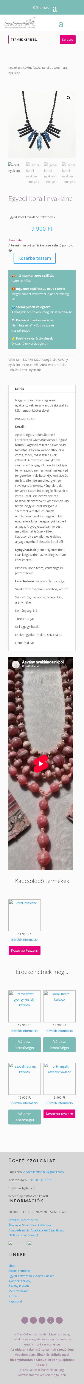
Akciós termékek (19, 1271)
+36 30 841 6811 (40, 1180)
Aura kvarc (47, 365)
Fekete (27, 365)
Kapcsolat (15, 1301)
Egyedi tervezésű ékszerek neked (31, 1276)
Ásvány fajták (31, 68)
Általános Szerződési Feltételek (29, 1225)
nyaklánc (35, 370)
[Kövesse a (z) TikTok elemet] (50, 1320)
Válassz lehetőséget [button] (24, 1044)
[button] (69, 98)
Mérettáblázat (18, 1291)
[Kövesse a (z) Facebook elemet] (24, 1320)
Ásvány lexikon (18, 1286)
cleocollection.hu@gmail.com (43, 1172)
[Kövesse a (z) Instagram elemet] (33, 1320)
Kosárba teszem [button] (24, 950)
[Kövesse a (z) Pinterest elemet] (59, 1320)
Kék (36, 365)
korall (24, 370)
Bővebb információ (24, 940)
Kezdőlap (14, 68)
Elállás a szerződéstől (23, 1235)
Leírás (19, 389)
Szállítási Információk (23, 1220)
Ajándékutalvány (19, 1281)
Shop (12, 1266)
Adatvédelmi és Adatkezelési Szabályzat (36, 1230)
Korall (46, 68)
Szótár (12, 1296)
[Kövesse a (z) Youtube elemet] (42, 1320)
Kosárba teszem (34, 258)
